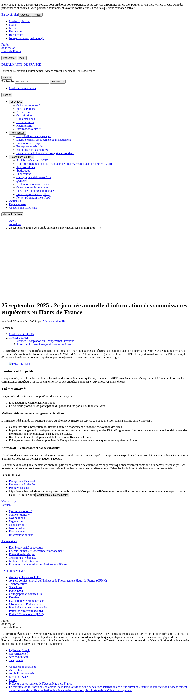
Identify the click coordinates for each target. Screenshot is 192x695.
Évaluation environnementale (33, 184)
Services (6, 504)
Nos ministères (25, 122)
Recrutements (24, 125)
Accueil (13, 220)
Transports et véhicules (30, 146)
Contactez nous (25, 118)
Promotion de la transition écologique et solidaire (45, 153)
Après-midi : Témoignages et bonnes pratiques (43, 344)
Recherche (15, 31)
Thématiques (17, 132)
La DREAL (16, 101)
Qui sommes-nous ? (28, 105)
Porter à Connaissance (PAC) (33, 197)
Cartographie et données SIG (33, 177)
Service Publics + (26, 108)
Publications (23, 173)
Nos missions (24, 112)
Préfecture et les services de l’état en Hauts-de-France (40, 683)
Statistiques (23, 170)
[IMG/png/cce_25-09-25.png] (19, 363)
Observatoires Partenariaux (32, 187)
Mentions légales (19, 676)
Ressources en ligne (21, 156)
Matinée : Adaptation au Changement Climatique (45, 341)
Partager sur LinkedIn (22, 484)
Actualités (15, 200)
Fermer (7, 77)
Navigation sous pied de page (26, 38)
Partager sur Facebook (22, 481)
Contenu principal (19, 21)
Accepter (25, 14)
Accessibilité (16, 670)
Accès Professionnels (21, 673)
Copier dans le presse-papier (52, 494)
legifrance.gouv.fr (19, 650)
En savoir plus (10, 14)
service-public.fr (18, 656)
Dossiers (21, 180)
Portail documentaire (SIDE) (33, 194)
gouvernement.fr (18, 653)
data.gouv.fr (16, 660)
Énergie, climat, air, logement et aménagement (43, 139)
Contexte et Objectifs (21, 334)
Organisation (24, 115)
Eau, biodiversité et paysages (33, 136)
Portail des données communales (35, 190)
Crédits (13, 680)
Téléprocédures (25, 167)
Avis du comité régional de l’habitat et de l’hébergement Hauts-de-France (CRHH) (65, 163)
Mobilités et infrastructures (32, 149)
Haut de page (9, 501)
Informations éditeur (28, 129)
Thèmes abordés (18, 337)
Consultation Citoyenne (23, 207)
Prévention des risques (29, 143)
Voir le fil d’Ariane (12, 214)
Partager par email (19, 487)
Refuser (37, 14)
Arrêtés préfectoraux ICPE (32, 160)
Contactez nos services (22, 88)
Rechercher (15, 34)
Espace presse (17, 204)
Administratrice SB (53, 321)
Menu (12, 24)
